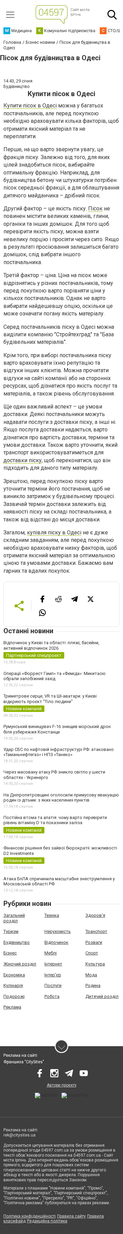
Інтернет (53, 963)
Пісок (95, 208)
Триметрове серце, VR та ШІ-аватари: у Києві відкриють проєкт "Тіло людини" (50, 698)
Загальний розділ (14, 918)
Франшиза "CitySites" (23, 1062)
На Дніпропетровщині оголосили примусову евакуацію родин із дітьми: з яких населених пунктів (61, 797)
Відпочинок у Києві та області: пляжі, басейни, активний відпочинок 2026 (51, 645)
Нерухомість (57, 931)
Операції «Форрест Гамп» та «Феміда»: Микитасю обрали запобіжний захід (54, 676)
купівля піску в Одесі (54, 532)
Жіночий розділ (19, 963)
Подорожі (14, 996)
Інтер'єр (52, 974)
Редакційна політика (47, 1221)
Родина (92, 985)
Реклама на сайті (20, 1055)
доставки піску (22, 460)
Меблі (50, 953)
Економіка (14, 974)
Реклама (12, 1007)
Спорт (91, 953)
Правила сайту (71, 1216)
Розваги (93, 942)
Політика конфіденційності (29, 1216)
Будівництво (16, 942)
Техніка (51, 915)
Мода (91, 974)
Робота (51, 996)
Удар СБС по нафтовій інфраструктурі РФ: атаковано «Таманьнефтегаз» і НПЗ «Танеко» (58, 752)
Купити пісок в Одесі (30, 105)
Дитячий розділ (102, 996)
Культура (95, 963)
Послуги (53, 985)
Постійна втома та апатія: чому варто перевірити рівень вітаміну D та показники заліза (55, 820)
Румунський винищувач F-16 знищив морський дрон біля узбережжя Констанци (57, 729)
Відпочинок (56, 942)
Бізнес (10, 953)
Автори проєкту (62, 1085)
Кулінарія (13, 985)
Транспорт (96, 931)
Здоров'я (95, 915)
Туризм (10, 931)
